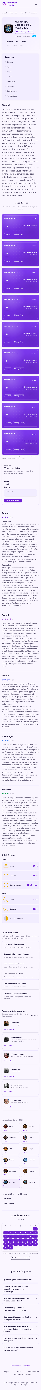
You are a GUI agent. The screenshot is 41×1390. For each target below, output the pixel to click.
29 (35, 1244)
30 (5, 1248)
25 (15, 1244)
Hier (17, 41)
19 (20, 1240)
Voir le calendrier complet (20, 1258)
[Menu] (36, 4)
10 (10, 1236)
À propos (5, 1372)
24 (10, 1244)
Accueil (4, 13)
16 (5, 1240)
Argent (8, 72)
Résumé (9, 62)
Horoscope (13, 13)
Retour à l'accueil (8, 1204)
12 (20, 1236)
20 (25, 1240)
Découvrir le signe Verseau (24, 32)
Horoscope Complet (12, 4)
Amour (8, 67)
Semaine (8, 46)
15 (35, 1236)
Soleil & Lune (11, 91)
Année (21, 46)
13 (25, 1236)
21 (30, 1240)
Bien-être (9, 86)
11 (15, 1236)
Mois (15, 46)
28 (30, 1244)
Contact (18, 1372)
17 (10, 1240)
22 (35, 1240)
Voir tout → (34, 1015)
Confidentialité (33, 1372)
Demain (23, 41)
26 (20, 1244)
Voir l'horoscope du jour (13, 500)
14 (30, 1236)
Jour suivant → (7, 1199)
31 (10, 1248)
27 (25, 1244)
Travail (8, 76)
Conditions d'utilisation (22, 1374)
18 (15, 1240)
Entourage (10, 81)
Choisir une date (23, 1194)
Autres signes (11, 96)
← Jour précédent (8, 1194)
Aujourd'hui (9, 41)
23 (5, 1244)
